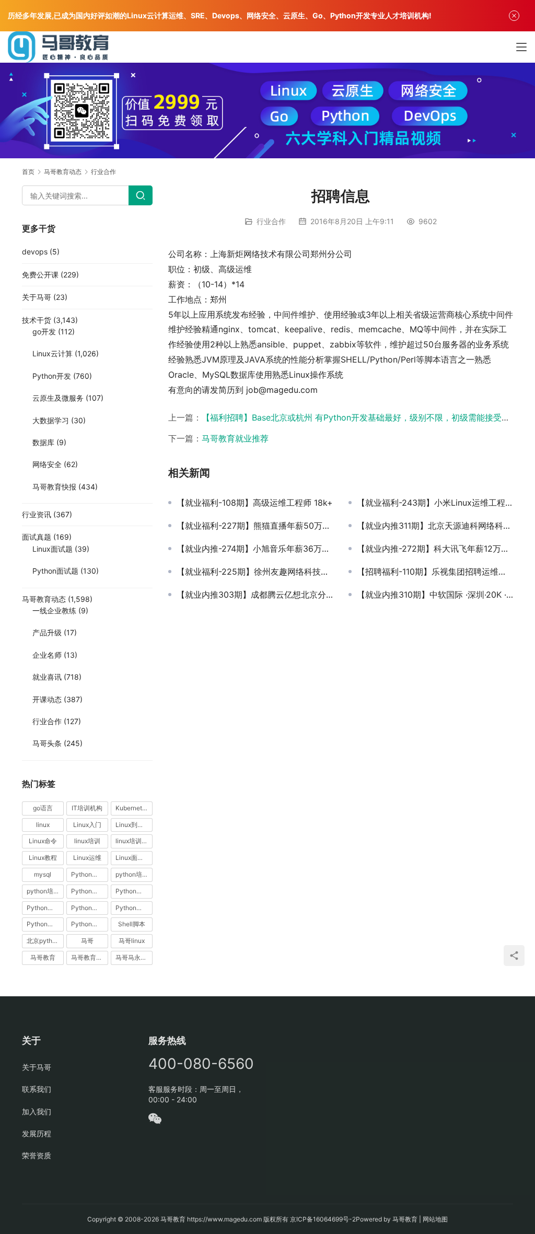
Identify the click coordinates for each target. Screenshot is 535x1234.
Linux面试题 (52, 548)
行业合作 (271, 221)
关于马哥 (36, 297)
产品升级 (47, 632)
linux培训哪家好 (134, 841)
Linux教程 (43, 858)
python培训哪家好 (134, 874)
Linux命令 (43, 841)
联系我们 (36, 1089)
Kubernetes (132, 808)
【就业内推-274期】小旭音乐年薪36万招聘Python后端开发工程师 (255, 548)
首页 (28, 172)
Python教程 (43, 908)
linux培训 (87, 841)
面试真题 (36, 536)
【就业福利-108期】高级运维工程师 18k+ (255, 502)
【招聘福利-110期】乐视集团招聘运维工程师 (435, 571)
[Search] (141, 195)
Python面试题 (55, 570)
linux (43, 825)
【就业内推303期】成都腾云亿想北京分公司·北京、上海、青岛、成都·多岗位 (255, 594)
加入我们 (36, 1111)
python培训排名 (45, 891)
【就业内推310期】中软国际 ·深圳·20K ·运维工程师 (435, 594)
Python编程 (132, 908)
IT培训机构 (87, 808)
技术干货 (36, 320)
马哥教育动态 (44, 599)
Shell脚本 (131, 924)
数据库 (43, 442)
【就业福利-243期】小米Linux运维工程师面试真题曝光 (435, 502)
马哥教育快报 (54, 486)
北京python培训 (45, 941)
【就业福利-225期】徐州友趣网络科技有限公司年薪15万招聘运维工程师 (255, 571)
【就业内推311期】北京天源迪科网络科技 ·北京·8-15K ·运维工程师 (435, 525)
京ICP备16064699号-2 (323, 1219)
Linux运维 (87, 858)
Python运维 (43, 924)
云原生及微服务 (58, 397)
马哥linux (132, 941)
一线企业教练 (54, 610)
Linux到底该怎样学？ (134, 825)
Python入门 (87, 874)
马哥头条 (47, 743)
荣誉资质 (36, 1155)
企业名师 (47, 654)
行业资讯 (36, 514)
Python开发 (51, 375)
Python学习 (87, 891)
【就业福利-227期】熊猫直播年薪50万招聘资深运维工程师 (255, 525)
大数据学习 (50, 420)
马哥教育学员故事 (89, 957)
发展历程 (36, 1133)
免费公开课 (40, 274)
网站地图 (435, 1219)
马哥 (87, 941)
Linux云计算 (52, 353)
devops (35, 251)
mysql (42, 874)
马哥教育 (42, 957)
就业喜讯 (47, 676)
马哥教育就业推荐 (235, 438)
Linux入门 (87, 825)
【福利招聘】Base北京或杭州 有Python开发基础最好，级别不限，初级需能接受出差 (360, 417)
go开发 (44, 331)
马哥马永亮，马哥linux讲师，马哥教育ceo (134, 957)
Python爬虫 (87, 908)
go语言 (43, 808)
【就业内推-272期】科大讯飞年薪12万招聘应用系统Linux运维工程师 (435, 548)
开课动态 (47, 699)
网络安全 (47, 464)
